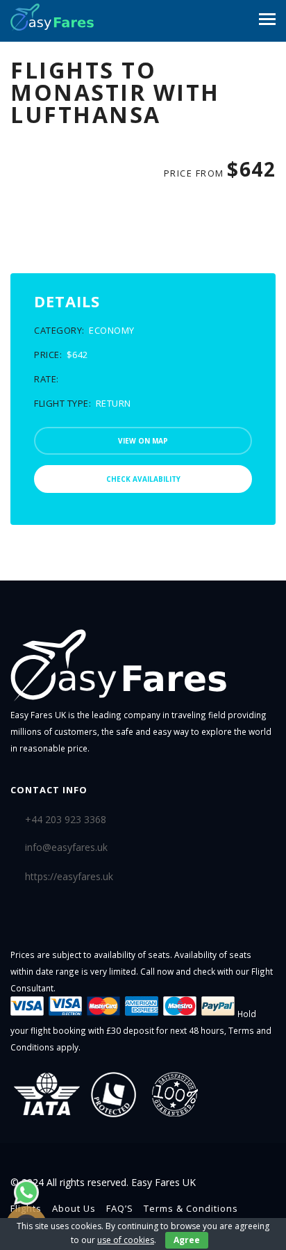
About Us (74, 1208)
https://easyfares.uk (69, 876)
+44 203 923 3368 (65, 819)
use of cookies (125, 1240)
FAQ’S (119, 1208)
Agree (187, 1240)
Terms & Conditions (191, 1208)
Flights (26, 1208)
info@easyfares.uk (66, 847)
